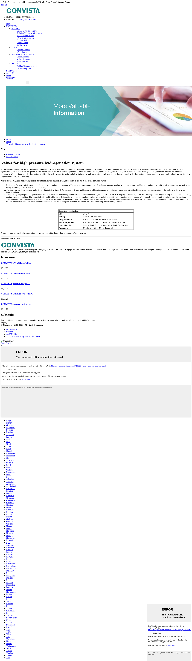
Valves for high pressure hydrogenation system (25, 144)
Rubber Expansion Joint (27, 66)
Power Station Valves (25, 35)
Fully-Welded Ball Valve (30, 336)
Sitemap (9, 332)
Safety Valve (22, 45)
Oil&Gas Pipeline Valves (27, 31)
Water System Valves (25, 38)
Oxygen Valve (23, 40)
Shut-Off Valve (12, 336)
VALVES (15, 28)
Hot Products (11, 329)
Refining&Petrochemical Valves (30, 33)
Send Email (6, 343)
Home (8, 24)
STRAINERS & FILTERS (22, 54)
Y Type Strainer (23, 59)
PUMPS (14, 47)
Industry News (12, 157)
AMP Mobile (11, 334)
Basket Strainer (23, 57)
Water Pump (22, 52)
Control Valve (22, 42)
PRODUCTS (12, 26)
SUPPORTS (11, 71)
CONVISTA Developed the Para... (16, 273)
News (8, 75)
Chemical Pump (23, 50)
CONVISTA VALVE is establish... (16, 263)
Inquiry (4, 322)
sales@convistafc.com (28, 19)
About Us (10, 73)
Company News (13, 154)
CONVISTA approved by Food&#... (17, 294)
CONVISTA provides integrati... (15, 283)
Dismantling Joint (24, 68)
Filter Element (22, 61)
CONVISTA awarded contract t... (16, 304)
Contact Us (11, 78)
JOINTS (15, 64)
